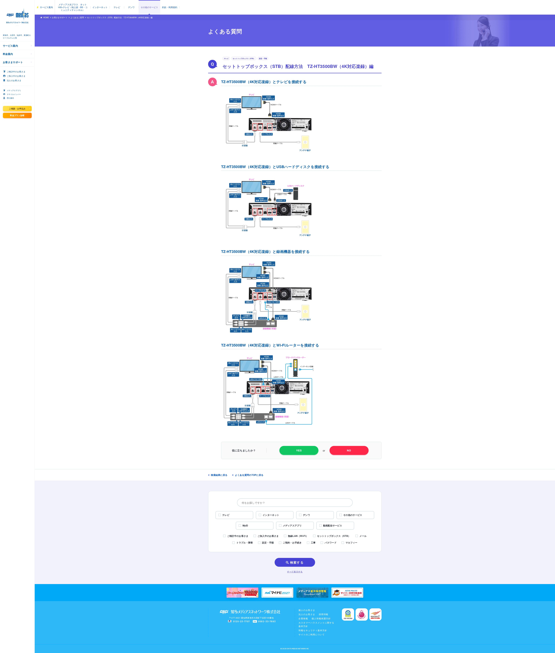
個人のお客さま (306, 610)
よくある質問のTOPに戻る (249, 475)
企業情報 (303, 618)
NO (349, 450)
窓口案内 (10, 98)
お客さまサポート (59, 17)
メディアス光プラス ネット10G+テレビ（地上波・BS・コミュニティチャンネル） (72, 7)
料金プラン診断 (17, 115)
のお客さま (16, 71)
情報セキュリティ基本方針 (312, 630)
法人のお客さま (306, 614)
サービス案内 (46, 7)
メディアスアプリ (14, 90)
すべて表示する (295, 571)
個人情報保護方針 (321, 618)
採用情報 (323, 614)
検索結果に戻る (219, 475)
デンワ (131, 7)
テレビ (117, 7)
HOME (46, 17)
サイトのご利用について (311, 634)
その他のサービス (149, 7)
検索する (297, 562)
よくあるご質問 (77, 17)
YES (299, 450)
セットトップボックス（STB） (244, 58)
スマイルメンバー (14, 94)
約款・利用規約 (169, 7)
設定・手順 (263, 58)
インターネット (100, 7)
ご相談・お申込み (17, 108)
